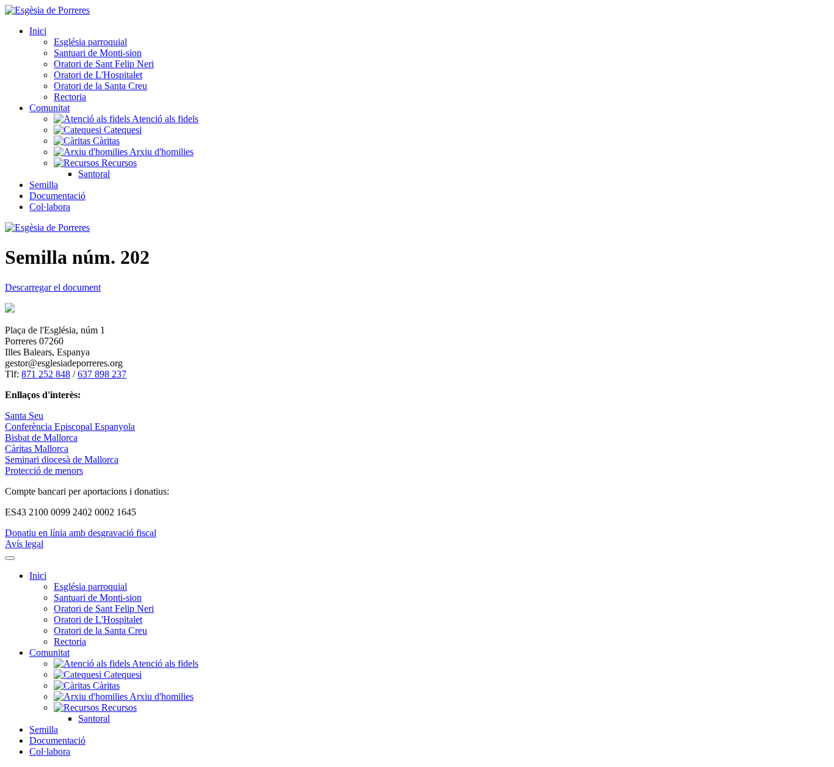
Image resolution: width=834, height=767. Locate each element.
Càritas (105, 141)
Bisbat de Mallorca (41, 437)
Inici (37, 31)
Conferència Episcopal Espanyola (70, 426)
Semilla (43, 185)
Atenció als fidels (164, 119)
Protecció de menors (44, 470)
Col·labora (49, 207)
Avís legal (24, 544)
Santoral (94, 174)
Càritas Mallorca (36, 448)
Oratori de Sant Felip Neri (104, 64)
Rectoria (70, 97)
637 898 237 (102, 374)
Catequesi (121, 130)
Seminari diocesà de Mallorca (61, 459)
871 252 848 (45, 374)
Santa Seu (24, 415)
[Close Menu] (10, 558)
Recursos (118, 163)
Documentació (57, 196)
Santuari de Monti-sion (98, 53)
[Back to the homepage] (47, 10)
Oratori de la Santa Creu (100, 86)
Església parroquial (90, 42)
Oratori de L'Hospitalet (98, 75)
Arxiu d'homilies (161, 152)
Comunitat (49, 108)
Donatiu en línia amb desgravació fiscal (80, 533)
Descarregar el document (53, 287)
